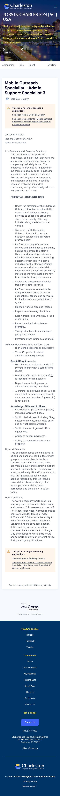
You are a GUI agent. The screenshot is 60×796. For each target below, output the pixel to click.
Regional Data (30, 680)
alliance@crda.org (30, 748)
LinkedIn (30, 635)
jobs (21, 64)
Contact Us (30, 704)
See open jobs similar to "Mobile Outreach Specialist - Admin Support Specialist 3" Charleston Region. (32, 122)
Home (30, 661)
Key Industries (30, 674)
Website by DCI (30, 786)
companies (8, 64)
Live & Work (30, 686)
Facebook (30, 641)
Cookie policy (37, 614)
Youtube (30, 647)
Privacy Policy (30, 781)
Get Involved (30, 698)
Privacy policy (23, 614)
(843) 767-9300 (30, 731)
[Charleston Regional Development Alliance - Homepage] (18, 6)
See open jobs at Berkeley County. (28, 114)
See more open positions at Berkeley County (30, 585)
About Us (30, 692)
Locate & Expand (30, 667)
